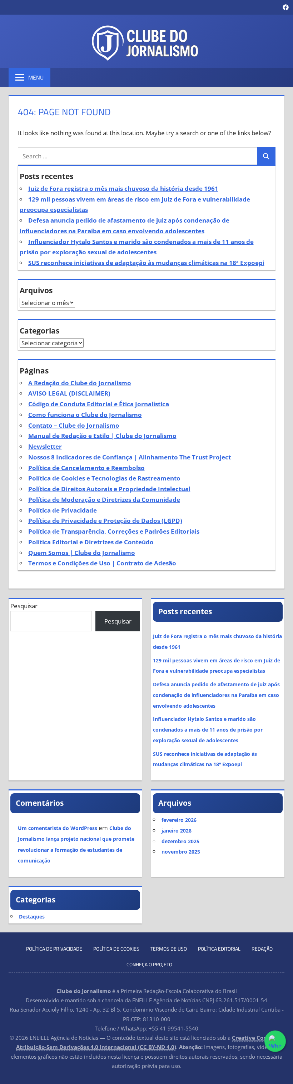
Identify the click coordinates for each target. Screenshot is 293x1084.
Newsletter (45, 446)
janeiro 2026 (177, 830)
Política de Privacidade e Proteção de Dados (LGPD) (105, 520)
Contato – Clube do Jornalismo (73, 425)
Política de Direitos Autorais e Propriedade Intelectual (109, 489)
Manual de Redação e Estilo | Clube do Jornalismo (102, 436)
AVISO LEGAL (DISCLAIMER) (69, 393)
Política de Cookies (116, 948)
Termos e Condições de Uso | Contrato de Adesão (102, 563)
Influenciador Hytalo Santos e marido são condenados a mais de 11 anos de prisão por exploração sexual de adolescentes (208, 730)
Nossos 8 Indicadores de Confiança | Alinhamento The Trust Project (129, 457)
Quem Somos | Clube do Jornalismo (81, 553)
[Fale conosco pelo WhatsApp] (275, 1041)
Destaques (32, 916)
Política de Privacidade (62, 510)
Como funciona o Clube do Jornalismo (85, 415)
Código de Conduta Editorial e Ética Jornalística (98, 404)
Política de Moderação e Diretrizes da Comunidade (104, 499)
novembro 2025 (181, 851)
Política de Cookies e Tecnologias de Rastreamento (104, 478)
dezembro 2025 (180, 841)
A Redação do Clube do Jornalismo (79, 383)
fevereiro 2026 (179, 819)
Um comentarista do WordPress (57, 828)
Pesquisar (24, 606)
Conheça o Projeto (149, 964)
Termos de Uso (168, 948)
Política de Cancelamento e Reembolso (86, 468)
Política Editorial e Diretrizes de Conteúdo (91, 542)
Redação (262, 948)
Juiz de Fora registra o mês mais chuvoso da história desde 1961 (123, 188)
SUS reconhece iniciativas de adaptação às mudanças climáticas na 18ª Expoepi (146, 263)
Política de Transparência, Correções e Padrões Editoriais (113, 531)
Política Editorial (219, 948)
